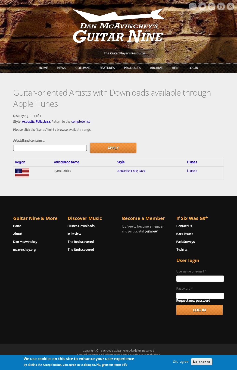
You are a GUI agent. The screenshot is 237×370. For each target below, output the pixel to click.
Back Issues (184, 234)
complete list (80, 121)
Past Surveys (185, 242)
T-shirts (181, 249)
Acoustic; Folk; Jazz (36, 121)
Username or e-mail (191, 271)
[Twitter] (202, 6)
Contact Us (184, 226)
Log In (193, 68)
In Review (74, 234)
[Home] (118, 25)
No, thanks (201, 362)
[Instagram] (192, 6)
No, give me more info (112, 365)
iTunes (192, 162)
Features (107, 68)
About (17, 234)
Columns (82, 68)
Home (43, 68)
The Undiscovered (81, 249)
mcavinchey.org (24, 249)
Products (132, 68)
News (61, 68)
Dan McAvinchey (25, 242)
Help (175, 68)
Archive (156, 68)
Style (121, 162)
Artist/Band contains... (29, 140)
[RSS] (230, 6)
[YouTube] (211, 6)
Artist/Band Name (66, 162)
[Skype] (221, 6)
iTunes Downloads (81, 226)
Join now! (151, 231)
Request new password (193, 300)
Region (20, 162)
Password (184, 288)
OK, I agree (180, 362)
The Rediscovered (81, 242)
